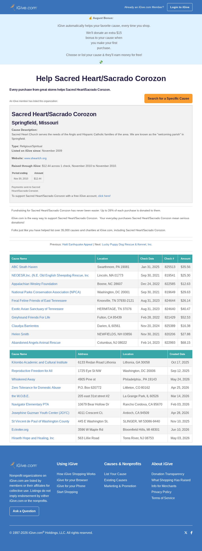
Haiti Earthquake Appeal (77, 244)
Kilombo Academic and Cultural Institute (39, 362)
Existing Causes (115, 480)
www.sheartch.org (35, 158)
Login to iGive (179, 7)
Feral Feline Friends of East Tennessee (39, 300)
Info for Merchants (164, 486)
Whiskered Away (23, 379)
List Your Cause (115, 474)
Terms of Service (163, 498)
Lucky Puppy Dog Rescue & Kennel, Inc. (127, 244)
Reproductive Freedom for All (32, 371)
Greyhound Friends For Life (31, 317)
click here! (104, 195)
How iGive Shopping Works (76, 474)
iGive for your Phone (71, 486)
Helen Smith (20, 334)
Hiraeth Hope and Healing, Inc (33, 438)
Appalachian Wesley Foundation (34, 284)
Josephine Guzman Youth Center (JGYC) (40, 413)
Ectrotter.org (20, 429)
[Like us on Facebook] (192, 532)
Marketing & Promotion (120, 486)
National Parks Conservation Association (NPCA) (46, 292)
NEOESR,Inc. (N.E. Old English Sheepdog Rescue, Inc (50, 275)
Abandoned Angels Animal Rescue (36, 342)
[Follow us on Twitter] (185, 532)
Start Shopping (67, 492)
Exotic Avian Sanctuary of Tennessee (38, 309)
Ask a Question (24, 511)
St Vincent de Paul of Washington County (40, 421)
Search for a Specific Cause (168, 98)
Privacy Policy (161, 492)
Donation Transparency (168, 474)
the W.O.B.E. (20, 396)
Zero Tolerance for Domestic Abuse (36, 387)
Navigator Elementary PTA (30, 404)
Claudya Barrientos (25, 326)
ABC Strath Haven (24, 267)
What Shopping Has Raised (171, 480)
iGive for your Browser (72, 480)
